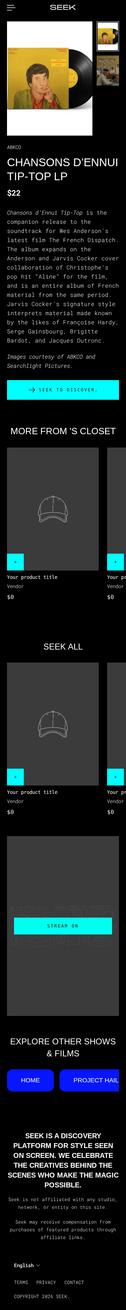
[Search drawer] (113, 7)
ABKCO (14, 147)
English (24, 1265)
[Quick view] (15, 562)
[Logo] (63, 7)
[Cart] (119, 7)
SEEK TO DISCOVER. (68, 389)
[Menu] (11, 7)
